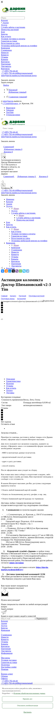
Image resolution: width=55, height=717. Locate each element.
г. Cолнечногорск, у (11, 103)
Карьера (4, 644)
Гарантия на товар (9, 662)
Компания (15, 247)
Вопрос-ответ (7, 674)
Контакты (5, 646)
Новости (5, 637)
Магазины (5, 658)
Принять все (27, 699)
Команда (5, 639)
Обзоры (4, 676)
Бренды (4, 628)
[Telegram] (27, 271)
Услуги (14, 211)
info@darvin (8, 101)
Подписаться (41, 619)
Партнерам (6, 649)
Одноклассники (13, 115)
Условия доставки (9, 660)
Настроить (27, 712)
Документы (6, 651)
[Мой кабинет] (2, 144)
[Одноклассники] (6, 271)
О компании (6, 635)
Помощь (4, 669)
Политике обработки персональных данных (29, 693)
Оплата (9, 390)
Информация (6, 653)
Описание (10, 379)
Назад (16, 208)
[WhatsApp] (20, 271)
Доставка (10, 393)
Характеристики (13, 381)
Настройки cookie (8, 667)
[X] (13, 271)
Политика (5, 665)
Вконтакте (10, 108)
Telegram (10, 110)
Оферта (4, 678)
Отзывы (9, 386)
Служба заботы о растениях (28, 218)
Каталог (4, 621)
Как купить (16, 231)
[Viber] (16, 271)
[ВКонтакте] (2, 271)
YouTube (10, 112)
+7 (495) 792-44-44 (10, 71)
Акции (4, 623)
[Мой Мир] (9, 271)
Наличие (10, 383)
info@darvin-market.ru (19, 75)
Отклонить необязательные (27, 706)
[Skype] (24, 271)
